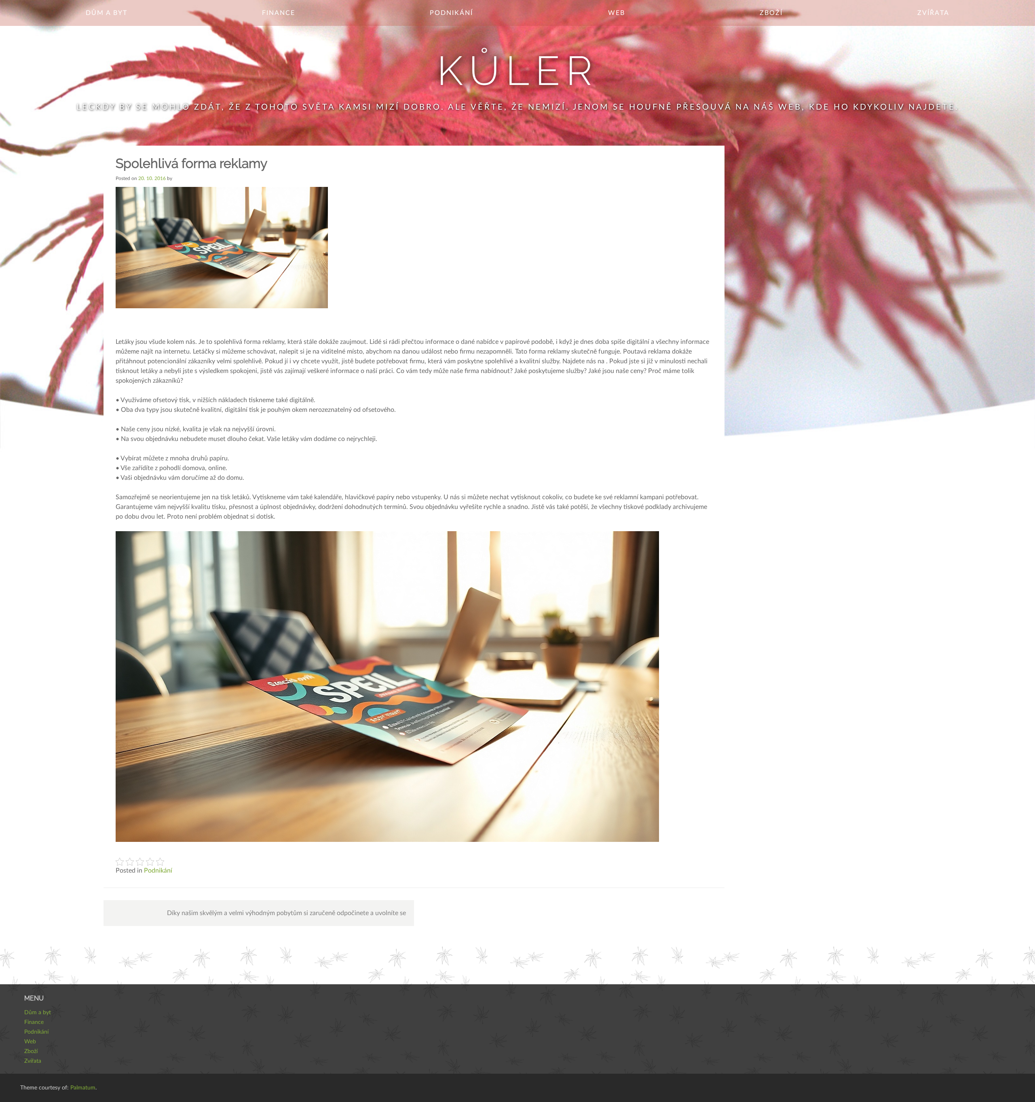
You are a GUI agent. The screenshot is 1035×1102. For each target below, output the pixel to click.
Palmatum (82, 1088)
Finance (278, 13)
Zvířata (933, 13)
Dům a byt (106, 13)
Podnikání (451, 13)
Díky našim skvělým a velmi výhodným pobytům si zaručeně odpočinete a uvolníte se (286, 913)
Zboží (771, 13)
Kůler (517, 70)
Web (616, 13)
